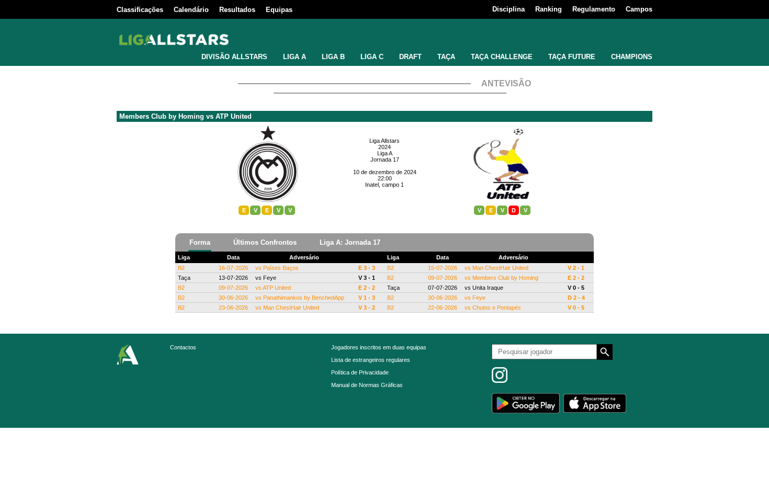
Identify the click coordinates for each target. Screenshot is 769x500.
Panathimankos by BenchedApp (303, 297)
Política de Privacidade (360, 372)
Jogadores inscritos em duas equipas (378, 347)
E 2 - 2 (366, 288)
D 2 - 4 (576, 297)
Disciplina (508, 9)
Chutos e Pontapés (496, 307)
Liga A (384, 153)
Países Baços (281, 268)
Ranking (548, 9)
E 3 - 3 (366, 268)
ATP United (234, 116)
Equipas (279, 10)
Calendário (191, 10)
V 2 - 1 (576, 268)
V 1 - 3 (366, 297)
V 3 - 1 (366, 278)
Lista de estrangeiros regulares (370, 360)
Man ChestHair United (291, 307)
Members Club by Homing (161, 116)
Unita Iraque (487, 288)
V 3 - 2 (366, 307)
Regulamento (593, 9)
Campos (639, 9)
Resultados (237, 10)
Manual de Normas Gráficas (367, 385)
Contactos (183, 347)
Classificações (140, 10)
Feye (269, 278)
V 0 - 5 (576, 288)
